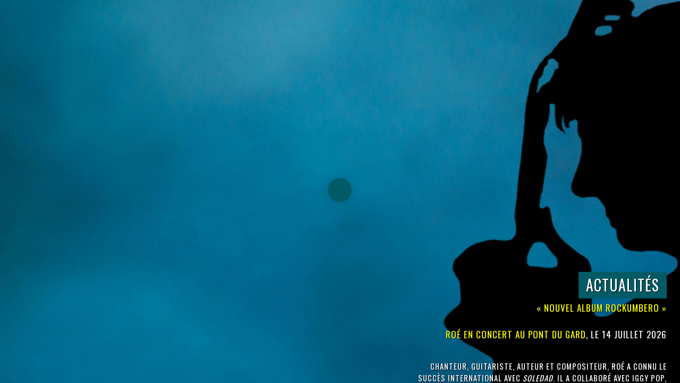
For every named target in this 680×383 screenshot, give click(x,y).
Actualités (622, 285)
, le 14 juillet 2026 (556, 334)
